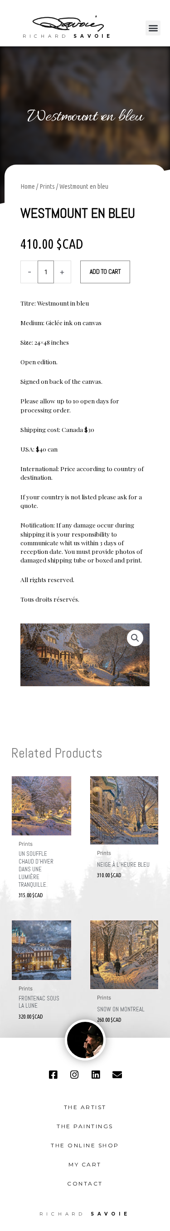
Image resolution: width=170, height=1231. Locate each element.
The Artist (85, 1107)
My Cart (85, 1164)
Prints (85, 117)
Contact (85, 1183)
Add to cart (105, 272)
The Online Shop (85, 1145)
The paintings (85, 1126)
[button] (153, 27)
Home (27, 186)
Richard (68, 36)
